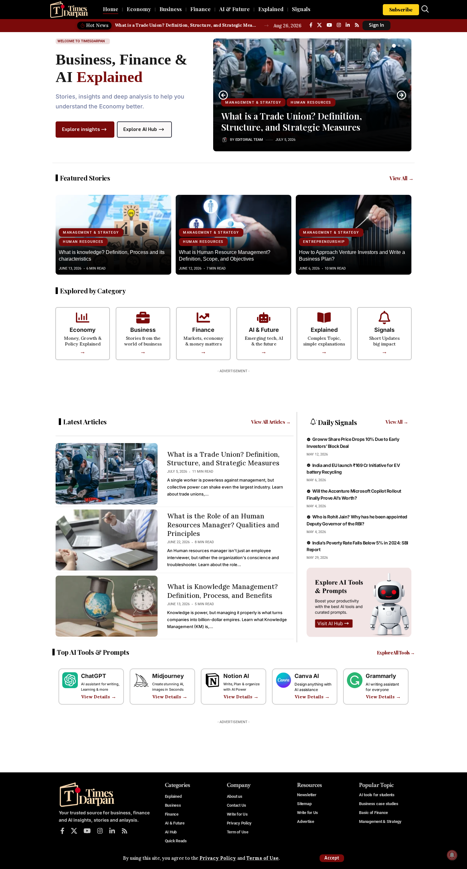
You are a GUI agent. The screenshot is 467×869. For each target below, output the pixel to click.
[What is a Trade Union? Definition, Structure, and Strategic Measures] (107, 473)
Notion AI (236, 676)
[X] (319, 25)
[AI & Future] (263, 317)
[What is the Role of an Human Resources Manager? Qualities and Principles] (107, 540)
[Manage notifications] (452, 855)
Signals (384, 329)
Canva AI (306, 676)
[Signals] (384, 317)
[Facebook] (311, 25)
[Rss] (357, 25)
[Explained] (324, 317)
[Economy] (82, 317)
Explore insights (81, 129)
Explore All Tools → (396, 653)
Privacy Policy (218, 858)
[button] (332, 858)
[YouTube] (329, 25)
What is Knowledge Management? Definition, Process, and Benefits (222, 590)
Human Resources (311, 102)
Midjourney (168, 676)
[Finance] (203, 317)
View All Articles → (271, 422)
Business (143, 329)
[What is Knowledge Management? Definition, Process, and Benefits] (107, 606)
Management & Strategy (253, 102)
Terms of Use (263, 858)
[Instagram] (338, 25)
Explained (324, 329)
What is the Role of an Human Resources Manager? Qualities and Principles (223, 525)
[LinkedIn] (347, 25)
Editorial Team (249, 140)
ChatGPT (93, 676)
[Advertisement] (233, 390)
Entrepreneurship (324, 242)
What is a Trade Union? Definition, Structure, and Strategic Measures (186, 25)
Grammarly (381, 676)
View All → (401, 178)
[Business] (143, 317)
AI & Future (264, 329)
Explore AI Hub (140, 129)
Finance (203, 329)
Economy (83, 329)
